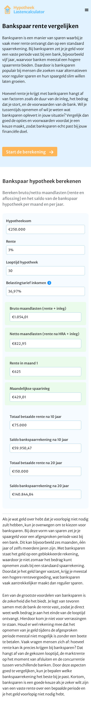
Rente (11, 241)
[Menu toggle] (87, 10)
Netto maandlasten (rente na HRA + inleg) (44, 334)
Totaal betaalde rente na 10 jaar (35, 416)
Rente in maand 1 (24, 363)
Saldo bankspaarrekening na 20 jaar (39, 486)
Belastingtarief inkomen (26, 283)
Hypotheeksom (18, 221)
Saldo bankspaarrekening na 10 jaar (39, 439)
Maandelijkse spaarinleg (30, 388)
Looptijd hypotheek (22, 262)
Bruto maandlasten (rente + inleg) (38, 308)
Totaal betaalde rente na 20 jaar (36, 463)
